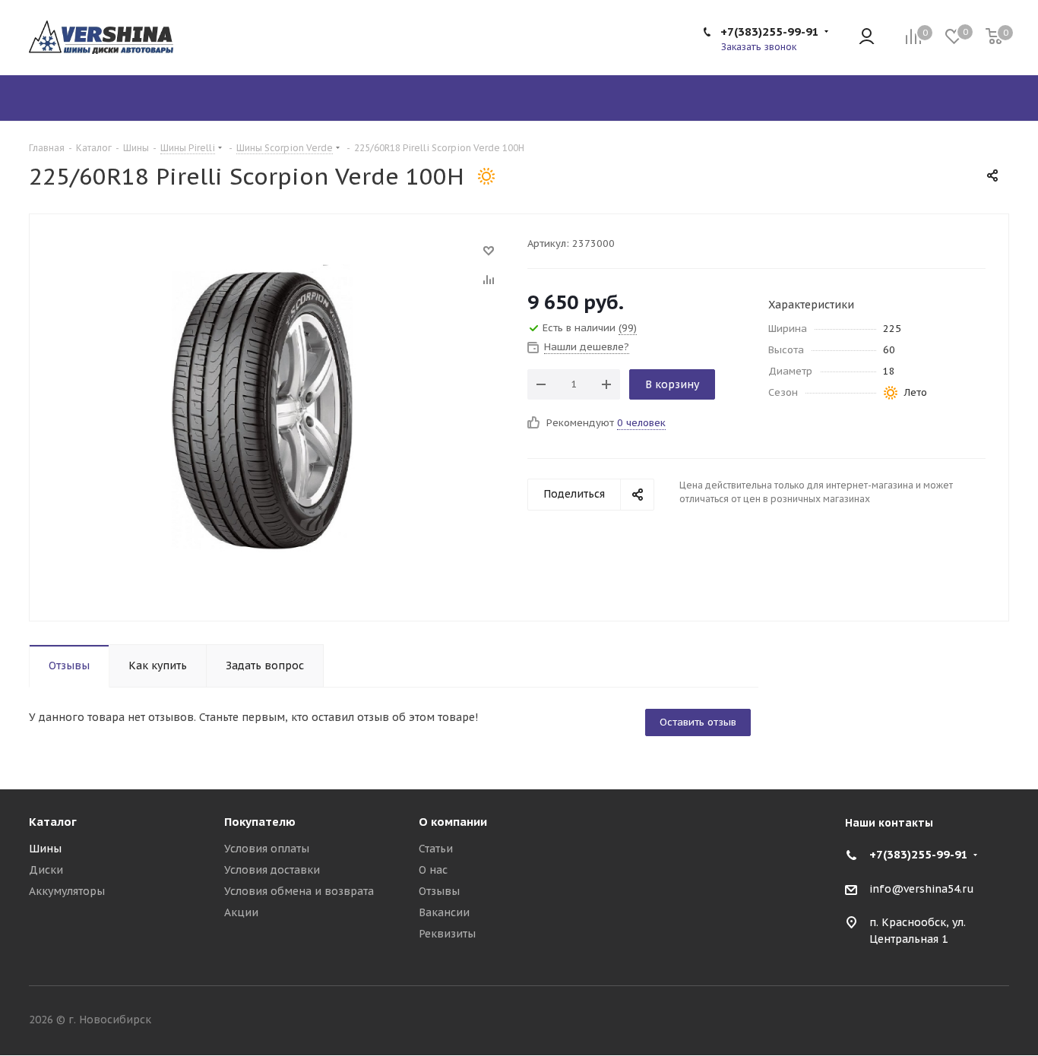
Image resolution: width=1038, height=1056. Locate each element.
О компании (453, 821)
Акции (241, 912)
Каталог (53, 821)
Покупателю (260, 821)
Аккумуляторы (67, 891)
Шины (45, 848)
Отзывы (439, 891)
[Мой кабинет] (867, 37)
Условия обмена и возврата (299, 891)
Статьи (436, 848)
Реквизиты (447, 934)
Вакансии (444, 912)
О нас (433, 870)
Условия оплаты (266, 848)
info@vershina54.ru (921, 889)
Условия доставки (272, 870)
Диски (46, 870)
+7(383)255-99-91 (769, 31)
